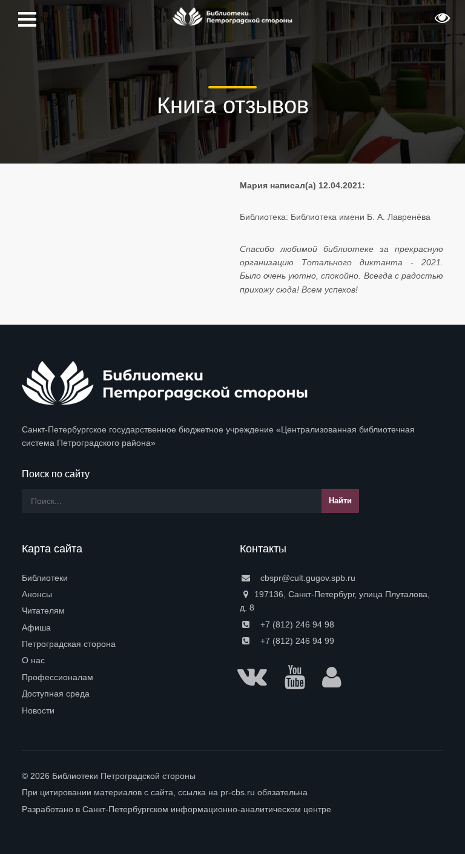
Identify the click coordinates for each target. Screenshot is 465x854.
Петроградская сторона (69, 644)
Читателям (43, 610)
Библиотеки (45, 578)
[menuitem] (123, 577)
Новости (38, 710)
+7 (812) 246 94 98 (296, 624)
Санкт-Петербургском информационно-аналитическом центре (206, 809)
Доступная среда (56, 693)
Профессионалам (57, 677)
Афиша (36, 627)
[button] (441, 22)
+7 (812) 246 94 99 (296, 641)
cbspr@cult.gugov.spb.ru (306, 578)
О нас (33, 660)
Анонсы (37, 594)
